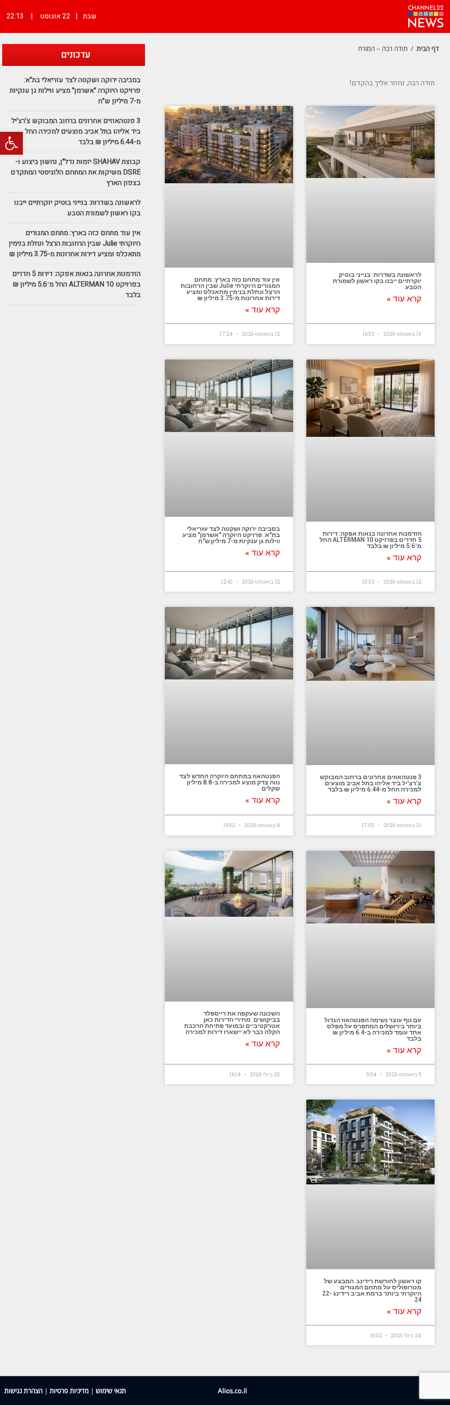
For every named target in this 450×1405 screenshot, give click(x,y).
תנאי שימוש (111, 1390)
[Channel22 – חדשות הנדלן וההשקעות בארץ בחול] (425, 15)
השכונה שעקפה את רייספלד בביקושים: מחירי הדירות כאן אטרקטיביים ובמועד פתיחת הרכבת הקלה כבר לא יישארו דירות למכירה (232, 1022)
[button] (11, 143)
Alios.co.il (232, 1390)
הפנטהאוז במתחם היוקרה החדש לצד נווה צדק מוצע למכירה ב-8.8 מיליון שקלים (229, 782)
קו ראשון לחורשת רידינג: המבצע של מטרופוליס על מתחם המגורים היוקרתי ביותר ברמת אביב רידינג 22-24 (371, 1290)
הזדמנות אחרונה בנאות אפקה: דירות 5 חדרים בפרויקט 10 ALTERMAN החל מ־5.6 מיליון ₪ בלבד (370, 539)
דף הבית (428, 48)
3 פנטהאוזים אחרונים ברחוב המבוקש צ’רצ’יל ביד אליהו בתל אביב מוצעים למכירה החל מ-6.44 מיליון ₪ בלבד (370, 783)
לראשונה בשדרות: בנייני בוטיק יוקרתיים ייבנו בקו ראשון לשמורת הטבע (377, 280)
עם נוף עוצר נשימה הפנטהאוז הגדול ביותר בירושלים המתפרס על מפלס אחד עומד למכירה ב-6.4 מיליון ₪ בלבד (372, 1029)
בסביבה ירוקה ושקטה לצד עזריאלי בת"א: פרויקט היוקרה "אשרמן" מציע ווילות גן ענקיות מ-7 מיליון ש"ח (231, 535)
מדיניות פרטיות (69, 1390)
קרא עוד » (404, 299)
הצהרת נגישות (23, 1390)
